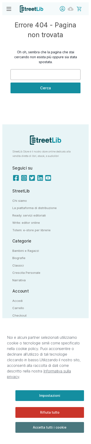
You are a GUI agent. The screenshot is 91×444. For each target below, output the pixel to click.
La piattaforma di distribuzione (34, 208)
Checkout (19, 315)
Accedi (64, 9)
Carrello (18, 308)
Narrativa (19, 280)
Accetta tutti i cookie (49, 427)
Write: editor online (26, 222)
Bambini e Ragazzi (25, 251)
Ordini (72, 9)
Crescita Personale (26, 272)
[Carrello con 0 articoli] (82, 8)
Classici (18, 265)
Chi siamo (19, 200)
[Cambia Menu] (8, 8)
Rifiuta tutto (50, 412)
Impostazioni (49, 395)
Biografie (18, 258)
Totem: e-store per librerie (31, 230)
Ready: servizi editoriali (29, 215)
